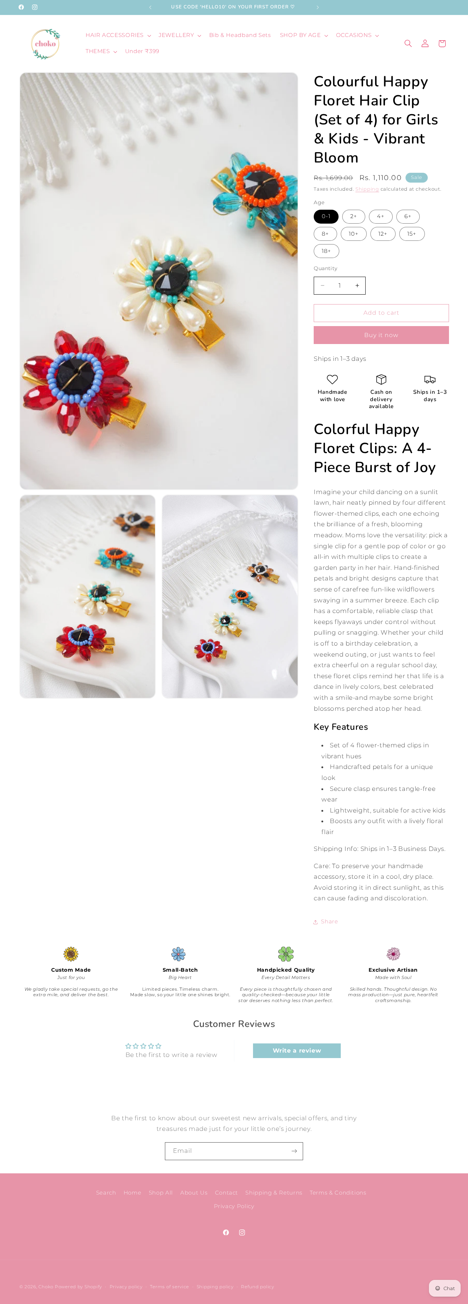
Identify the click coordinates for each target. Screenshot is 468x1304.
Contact (226, 1192)
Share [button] (329, 921)
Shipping (367, 189)
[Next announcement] (318, 7)
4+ (381, 216)
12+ (383, 234)
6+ (408, 216)
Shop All (161, 1192)
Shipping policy (215, 1286)
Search (106, 1192)
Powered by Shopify (78, 1286)
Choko (45, 1286)
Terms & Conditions (338, 1192)
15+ (411, 234)
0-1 (326, 216)
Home (132, 1192)
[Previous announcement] (150, 7)
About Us (193, 1192)
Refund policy (257, 1286)
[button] (117, 35)
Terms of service (169, 1286)
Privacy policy (126, 1286)
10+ (354, 234)
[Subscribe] (294, 1151)
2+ (353, 216)
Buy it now (381, 335)
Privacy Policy (234, 1206)
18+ (326, 251)
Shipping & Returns (273, 1192)
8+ (325, 234)
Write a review (297, 1050)
